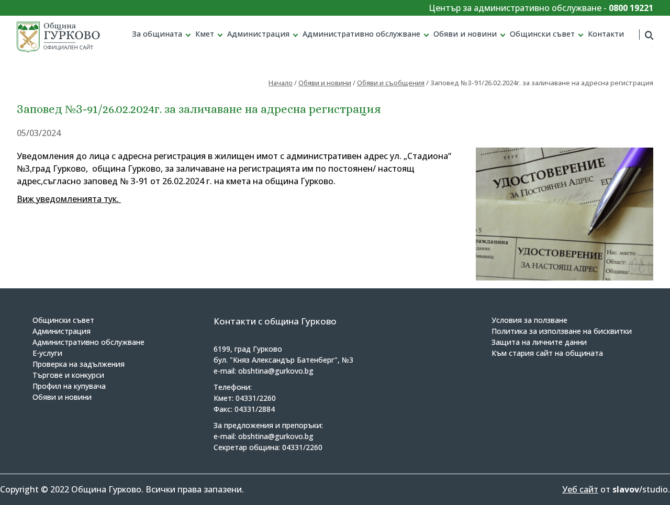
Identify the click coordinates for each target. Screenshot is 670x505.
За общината (157, 34)
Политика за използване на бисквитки (562, 331)
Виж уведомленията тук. (69, 199)
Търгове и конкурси (68, 375)
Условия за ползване (529, 320)
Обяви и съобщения (391, 82)
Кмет (204, 34)
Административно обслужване (361, 34)
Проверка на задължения (78, 364)
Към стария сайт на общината (547, 353)
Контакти (606, 34)
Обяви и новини (465, 34)
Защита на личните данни (539, 342)
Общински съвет (542, 34)
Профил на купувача (69, 386)
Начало (281, 82)
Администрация (258, 34)
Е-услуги (47, 353)
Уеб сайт (580, 489)
